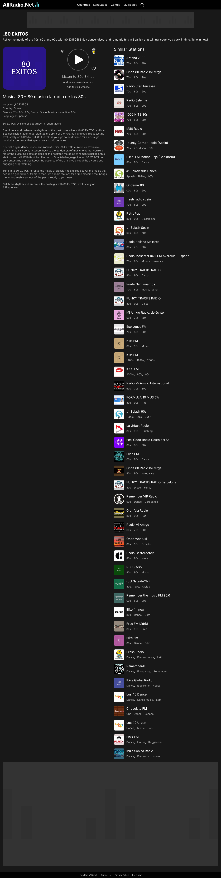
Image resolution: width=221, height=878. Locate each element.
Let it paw (137, 875)
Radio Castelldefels (140, 553)
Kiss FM (132, 341)
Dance (35, 112)
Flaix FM (132, 737)
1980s (130, 360)
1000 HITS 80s (137, 114)
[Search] (142, 5)
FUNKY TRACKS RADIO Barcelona (151, 482)
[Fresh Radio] (119, 654)
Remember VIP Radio (141, 496)
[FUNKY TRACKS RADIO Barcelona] (119, 485)
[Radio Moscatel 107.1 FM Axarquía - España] (119, 258)
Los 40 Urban (136, 722)
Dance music (145, 699)
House (157, 685)
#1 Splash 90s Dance (141, 171)
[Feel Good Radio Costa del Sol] (119, 442)
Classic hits (149, 218)
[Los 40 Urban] (119, 725)
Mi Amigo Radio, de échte (145, 312)
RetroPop (133, 213)
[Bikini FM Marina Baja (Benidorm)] (119, 159)
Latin (160, 657)
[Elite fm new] (119, 612)
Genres (115, 4)
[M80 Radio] (119, 131)
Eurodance (151, 501)
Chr (128, 714)
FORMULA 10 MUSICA (142, 397)
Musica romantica (59, 112)
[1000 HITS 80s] (119, 117)
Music (145, 346)
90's (150, 176)
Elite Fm (132, 638)
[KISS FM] (119, 372)
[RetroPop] (119, 216)
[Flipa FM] (119, 456)
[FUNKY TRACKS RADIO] (119, 273)
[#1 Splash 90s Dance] (119, 174)
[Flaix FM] (119, 739)
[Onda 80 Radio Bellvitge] (119, 75)
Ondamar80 (135, 185)
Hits (144, 402)
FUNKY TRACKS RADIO (143, 270)
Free (144, 629)
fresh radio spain (138, 199)
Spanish (22, 116)
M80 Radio (134, 128)
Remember (160, 671)
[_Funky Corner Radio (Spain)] (119, 145)
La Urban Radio (137, 425)
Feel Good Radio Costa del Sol (148, 440)
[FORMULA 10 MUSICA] (119, 400)
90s (27, 112)
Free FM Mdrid (137, 623)
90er (74, 112)
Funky (147, 487)
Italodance (148, 473)
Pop (144, 515)
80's (139, 374)
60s (136, 233)
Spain (17, 108)
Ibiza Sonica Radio (139, 751)
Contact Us (105, 875)
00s (128, 190)
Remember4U (136, 666)
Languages (100, 4)
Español (146, 544)
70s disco (140, 148)
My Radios (130, 4)
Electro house (145, 657)
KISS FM (132, 369)
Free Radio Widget (88, 875)
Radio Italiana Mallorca (142, 242)
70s (15, 112)
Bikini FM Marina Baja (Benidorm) (150, 157)
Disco (43, 112)
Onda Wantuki (136, 539)
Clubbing (147, 431)
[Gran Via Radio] (119, 513)
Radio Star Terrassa (140, 86)
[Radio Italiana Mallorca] (119, 244)
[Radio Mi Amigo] (119, 527)
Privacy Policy (122, 875)
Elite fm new (135, 609)
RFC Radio (134, 567)
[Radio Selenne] (119, 103)
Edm (147, 614)
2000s (151, 360)
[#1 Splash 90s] (119, 414)
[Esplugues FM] (119, 329)
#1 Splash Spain (137, 227)
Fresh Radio (135, 652)
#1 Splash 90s (136, 411)
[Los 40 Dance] (119, 697)
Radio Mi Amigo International (147, 383)
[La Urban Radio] (119, 428)
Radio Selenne (136, 100)
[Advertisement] (110, 20)
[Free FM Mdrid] (119, 626)
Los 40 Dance (136, 694)
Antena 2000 (135, 58)
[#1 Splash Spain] (119, 230)
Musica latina (149, 289)
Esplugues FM (136, 326)
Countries (83, 4)
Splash (130, 176)
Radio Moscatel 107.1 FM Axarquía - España (157, 256)
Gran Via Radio (137, 510)
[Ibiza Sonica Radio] (119, 753)
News (145, 558)
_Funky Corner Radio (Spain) (147, 143)
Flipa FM (132, 454)
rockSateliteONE (138, 581)
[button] (78, 60)
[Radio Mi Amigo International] (119, 386)
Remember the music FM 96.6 (148, 595)
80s (21, 112)
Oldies (146, 586)
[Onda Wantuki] (119, 541)
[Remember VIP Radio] (119, 499)
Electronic (143, 685)
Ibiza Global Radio (139, 680)
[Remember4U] (119, 669)
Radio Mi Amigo (137, 524)
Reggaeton (155, 742)
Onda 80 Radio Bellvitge (143, 72)
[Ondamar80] (119, 188)
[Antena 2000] (119, 60)
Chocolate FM (136, 708)
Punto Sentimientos (140, 284)
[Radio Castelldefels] (119, 555)
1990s (141, 176)
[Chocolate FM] (119, 711)
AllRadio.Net (18, 5)
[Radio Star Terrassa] (119, 89)
